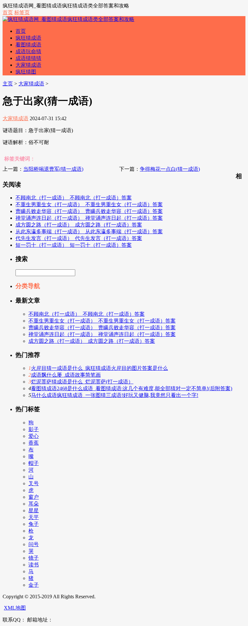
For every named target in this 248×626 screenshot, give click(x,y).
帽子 (33, 463)
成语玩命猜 (28, 51)
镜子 (33, 558)
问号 (33, 544)
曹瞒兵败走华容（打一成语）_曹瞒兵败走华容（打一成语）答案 (89, 211)
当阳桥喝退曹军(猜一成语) (53, 169)
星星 (33, 510)
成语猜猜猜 (28, 58)
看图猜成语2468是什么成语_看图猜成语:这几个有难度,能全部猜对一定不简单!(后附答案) (131, 388)
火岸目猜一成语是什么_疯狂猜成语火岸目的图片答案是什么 (99, 368)
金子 (33, 585)
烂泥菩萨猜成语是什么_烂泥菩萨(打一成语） (82, 381)
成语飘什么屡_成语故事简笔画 (66, 375)
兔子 (33, 524)
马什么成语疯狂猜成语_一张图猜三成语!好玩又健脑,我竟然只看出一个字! (114, 395)
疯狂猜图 (26, 71)
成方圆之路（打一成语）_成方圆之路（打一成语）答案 (79, 224)
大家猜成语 (28, 65)
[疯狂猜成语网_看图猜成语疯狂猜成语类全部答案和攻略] (68, 19)
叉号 (33, 483)
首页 (8, 12)
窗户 (33, 497)
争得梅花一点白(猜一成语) (170, 169)
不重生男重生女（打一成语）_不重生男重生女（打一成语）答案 (89, 204)
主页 (8, 83)
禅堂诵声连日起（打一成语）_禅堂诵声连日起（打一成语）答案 (89, 218)
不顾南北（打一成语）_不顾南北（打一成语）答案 (74, 197)
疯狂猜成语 (28, 38)
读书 (33, 564)
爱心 (33, 436)
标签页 (22, 12)
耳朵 (33, 503)
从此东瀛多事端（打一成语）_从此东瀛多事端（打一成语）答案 (89, 231)
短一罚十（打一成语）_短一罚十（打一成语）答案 (74, 245)
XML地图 (15, 608)
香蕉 (33, 443)
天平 (33, 517)
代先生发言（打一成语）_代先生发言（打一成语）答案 (79, 238)
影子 (33, 429)
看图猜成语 (28, 44)
